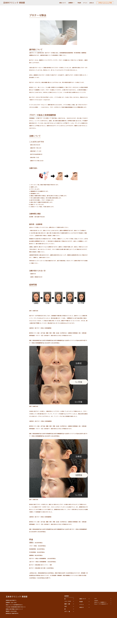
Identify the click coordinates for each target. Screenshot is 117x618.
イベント (85, 2)
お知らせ (91, 2)
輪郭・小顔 (67, 604)
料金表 (79, 2)
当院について (62, 2)
